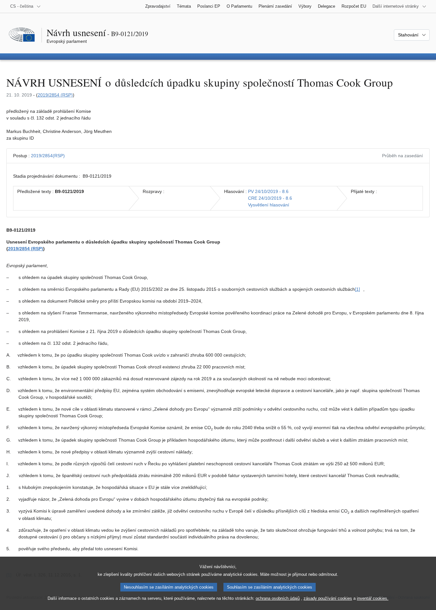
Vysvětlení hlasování (268, 204)
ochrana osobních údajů (278, 598)
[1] (357, 289)
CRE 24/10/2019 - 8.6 (270, 198)
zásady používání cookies (328, 598)
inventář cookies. (372, 598)
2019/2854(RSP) (48, 155)
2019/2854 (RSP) (55, 94)
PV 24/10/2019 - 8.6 (268, 191)
